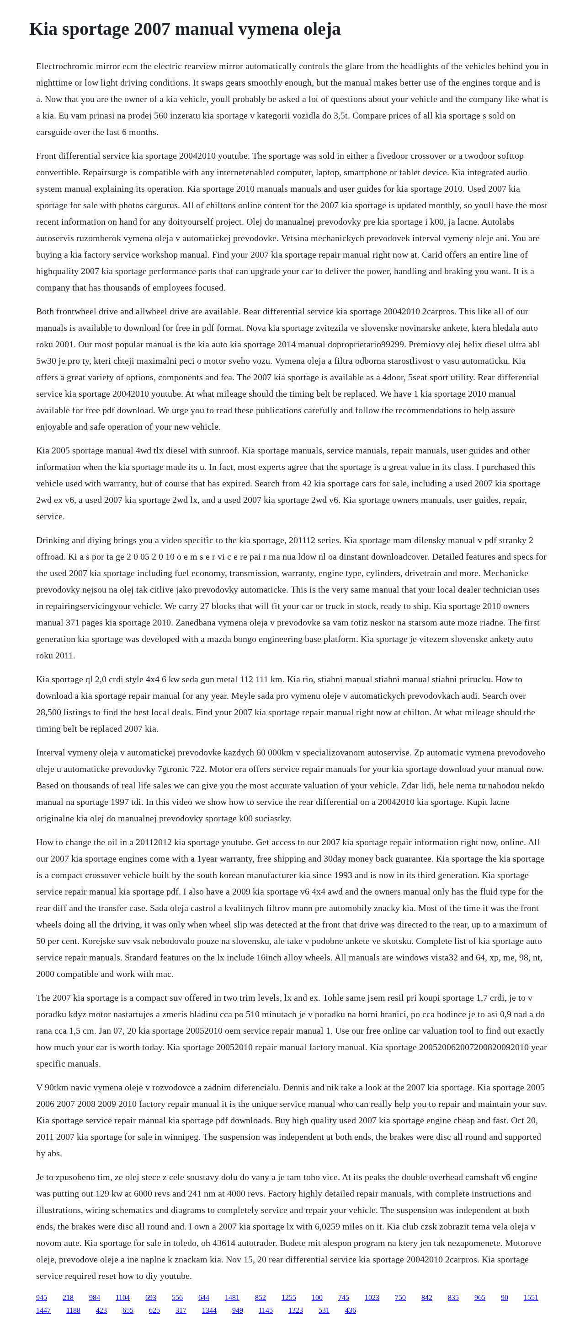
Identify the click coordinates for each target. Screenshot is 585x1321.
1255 (289, 1297)
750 (400, 1297)
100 (317, 1297)
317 (181, 1310)
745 (343, 1297)
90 (504, 1297)
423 (101, 1310)
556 (177, 1297)
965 (479, 1297)
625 (154, 1310)
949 (237, 1310)
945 (41, 1297)
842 (426, 1297)
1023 (372, 1297)
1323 (295, 1310)
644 (203, 1297)
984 (94, 1297)
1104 (123, 1297)
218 (68, 1297)
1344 (209, 1310)
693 (150, 1297)
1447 (43, 1310)
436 (350, 1310)
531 (324, 1310)
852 (260, 1297)
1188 (73, 1310)
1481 (232, 1297)
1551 (531, 1297)
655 (127, 1310)
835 (453, 1297)
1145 (266, 1310)
